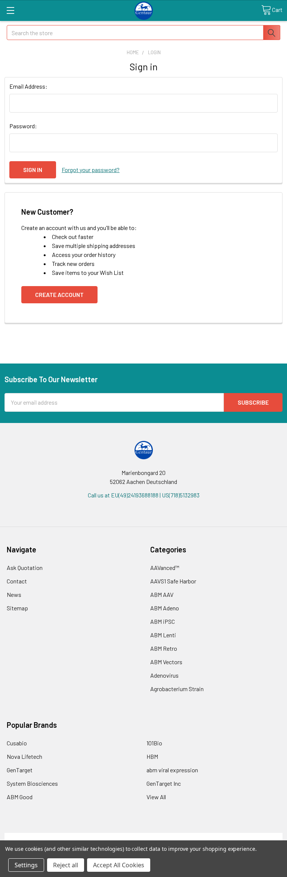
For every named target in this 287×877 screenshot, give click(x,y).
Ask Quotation (25, 567)
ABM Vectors (166, 661)
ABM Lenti (163, 634)
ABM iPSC (162, 621)
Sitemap (17, 607)
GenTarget (20, 769)
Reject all (65, 865)
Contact (17, 581)
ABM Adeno (164, 607)
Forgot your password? (91, 169)
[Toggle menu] (10, 10)
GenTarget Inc (163, 783)
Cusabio (17, 742)
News (14, 594)
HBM (152, 756)
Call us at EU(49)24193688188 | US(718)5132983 (144, 495)
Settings (26, 865)
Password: (23, 125)
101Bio (154, 742)
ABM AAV (161, 594)
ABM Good (20, 796)
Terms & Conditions (39, 837)
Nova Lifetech (24, 756)
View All (156, 796)
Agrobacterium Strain (177, 688)
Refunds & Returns (178, 837)
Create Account (59, 294)
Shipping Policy (109, 837)
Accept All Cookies (118, 865)
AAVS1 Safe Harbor (173, 581)
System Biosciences (32, 783)
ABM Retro (163, 648)
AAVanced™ (164, 567)
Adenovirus (164, 675)
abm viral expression (172, 769)
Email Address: (28, 86)
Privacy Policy (247, 837)
